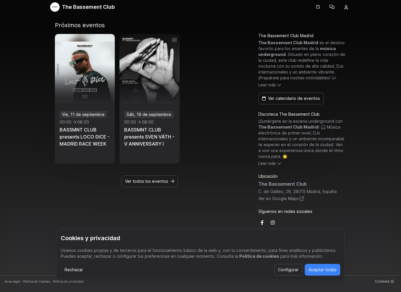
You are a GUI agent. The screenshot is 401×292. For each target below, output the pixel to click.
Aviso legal (12, 281)
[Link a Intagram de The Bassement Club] (272, 222)
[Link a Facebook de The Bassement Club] (262, 222)
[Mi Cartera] (318, 7)
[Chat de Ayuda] (332, 7)
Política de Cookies (36, 281)
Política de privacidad (68, 281)
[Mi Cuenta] (346, 7)
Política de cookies (259, 256)
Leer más (267, 84)
